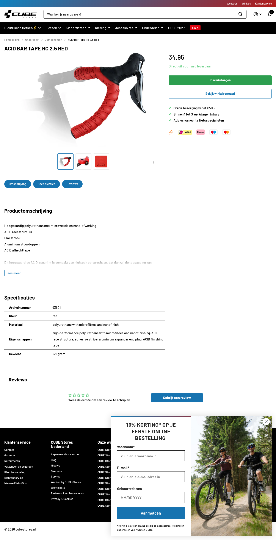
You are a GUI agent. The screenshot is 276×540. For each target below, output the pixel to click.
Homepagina (12, 39)
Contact (9, 449)
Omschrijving (18, 184)
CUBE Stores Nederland (62, 444)
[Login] (257, 14)
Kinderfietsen (76, 28)
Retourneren (12, 461)
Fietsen (51, 28)
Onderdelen (151, 28)
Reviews (72, 184)
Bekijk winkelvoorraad (220, 93)
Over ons (56, 471)
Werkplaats (58, 487)
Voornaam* (126, 447)
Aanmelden (151, 512)
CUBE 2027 (176, 28)
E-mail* (123, 467)
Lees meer (13, 273)
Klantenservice (263, 3)
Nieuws (55, 465)
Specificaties (46, 184)
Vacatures (232, 3)
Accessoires (124, 28)
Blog (53, 460)
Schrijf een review (177, 397)
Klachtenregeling (14, 472)
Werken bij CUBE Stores (66, 482)
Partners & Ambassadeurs (67, 493)
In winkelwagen (220, 80)
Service (55, 476)
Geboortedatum (129, 488)
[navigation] (65, 161)
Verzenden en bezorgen (18, 466)
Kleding (101, 28)
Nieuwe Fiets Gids (15, 483)
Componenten (53, 39)
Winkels (246, 3)
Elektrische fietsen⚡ (20, 28)
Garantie (9, 455)
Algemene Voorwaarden (65, 454)
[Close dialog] (266, 421)
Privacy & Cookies (62, 499)
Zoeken (240, 14)
